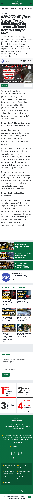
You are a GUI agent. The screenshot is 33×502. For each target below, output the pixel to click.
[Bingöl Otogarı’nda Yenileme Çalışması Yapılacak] (24, 312)
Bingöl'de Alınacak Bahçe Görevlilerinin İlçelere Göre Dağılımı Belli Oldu (16, 498)
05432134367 (17, 443)
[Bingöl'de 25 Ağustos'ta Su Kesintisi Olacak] (24, 294)
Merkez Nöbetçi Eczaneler (9, 466)
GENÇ (21, 9)
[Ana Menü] (2, 3)
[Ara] (31, 3)
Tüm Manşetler (9, 477)
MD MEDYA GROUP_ (19, 276)
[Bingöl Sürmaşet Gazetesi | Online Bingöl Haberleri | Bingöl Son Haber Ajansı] (16, 3)
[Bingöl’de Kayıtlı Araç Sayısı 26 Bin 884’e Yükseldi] (9, 312)
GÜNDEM (4, 9)
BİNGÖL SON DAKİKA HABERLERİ (8, 387)
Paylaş (6, 85)
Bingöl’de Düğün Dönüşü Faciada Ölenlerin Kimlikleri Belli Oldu (10, 394)
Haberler (4, 13)
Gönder (5, 375)
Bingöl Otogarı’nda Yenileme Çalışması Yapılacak (23, 319)
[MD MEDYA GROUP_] (6, 277)
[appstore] (16, 458)
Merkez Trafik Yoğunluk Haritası (8, 472)
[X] (14, 453)
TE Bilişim (21, 491)
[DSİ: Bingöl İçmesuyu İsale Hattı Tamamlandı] (24, 328)
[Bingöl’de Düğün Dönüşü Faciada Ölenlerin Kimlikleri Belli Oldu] (9, 294)
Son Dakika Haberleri (21, 478)
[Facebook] (11, 453)
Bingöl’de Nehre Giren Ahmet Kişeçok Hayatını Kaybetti (10, 407)
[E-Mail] (13, 279)
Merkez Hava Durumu (22, 466)
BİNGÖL (13, 9)
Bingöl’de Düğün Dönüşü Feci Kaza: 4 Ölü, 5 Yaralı (27, 392)
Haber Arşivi (9, 482)
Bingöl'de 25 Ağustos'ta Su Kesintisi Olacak (22, 301)
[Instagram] (18, 453)
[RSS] (21, 453)
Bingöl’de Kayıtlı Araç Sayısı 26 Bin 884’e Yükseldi (7, 319)
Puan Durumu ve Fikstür (23, 472)
